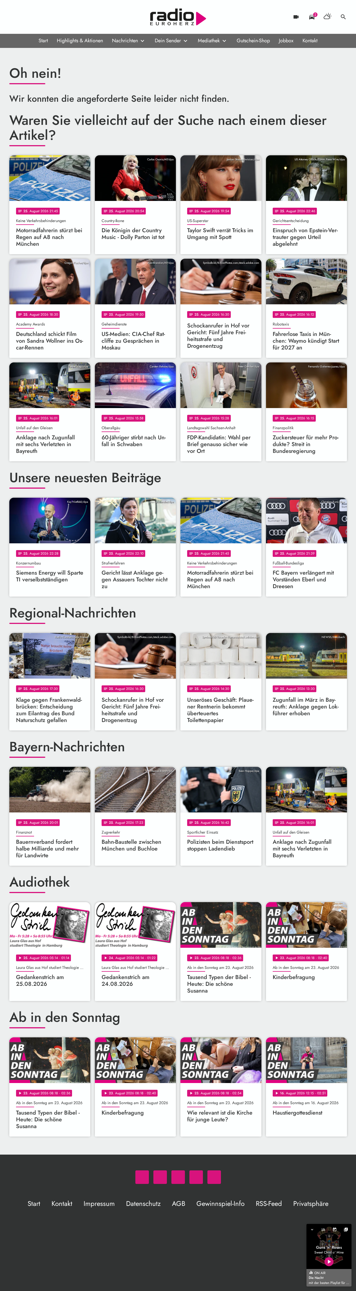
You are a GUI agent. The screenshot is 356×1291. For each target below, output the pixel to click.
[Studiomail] (48, 17)
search (343, 17)
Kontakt (310, 40)
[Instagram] (37, 17)
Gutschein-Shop (253, 40)
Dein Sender (168, 40)
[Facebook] (26, 17)
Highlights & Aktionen (80, 40)
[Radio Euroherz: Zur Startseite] (178, 17)
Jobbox (286, 40)
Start (43, 40)
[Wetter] (327, 17)
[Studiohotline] (60, 17)
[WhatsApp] (15, 17)
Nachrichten (125, 40)
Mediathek (209, 40)
